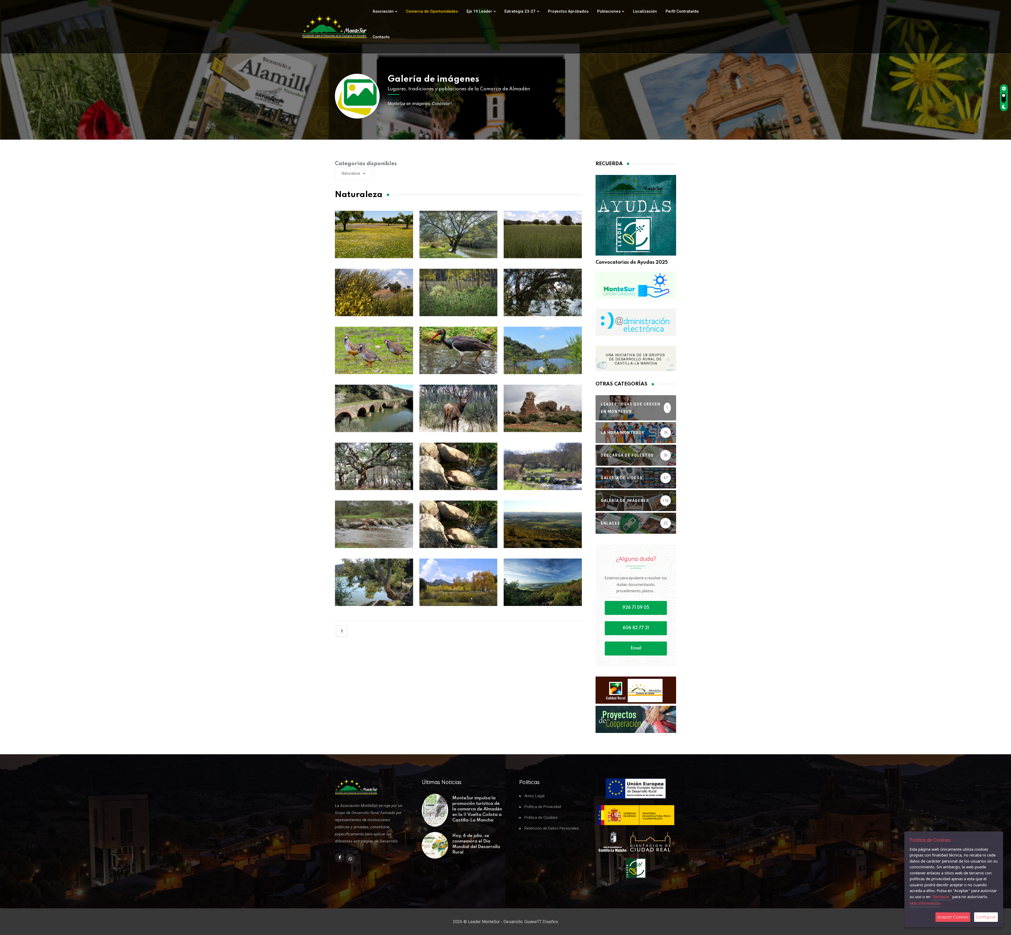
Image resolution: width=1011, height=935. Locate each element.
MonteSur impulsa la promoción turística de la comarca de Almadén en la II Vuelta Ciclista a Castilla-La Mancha (477, 809)
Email (636, 648)
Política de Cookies (541, 818)
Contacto (381, 37)
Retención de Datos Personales (551, 828)
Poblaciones (609, 11)
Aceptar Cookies (952, 916)
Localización (645, 11)
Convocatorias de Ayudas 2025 (632, 262)
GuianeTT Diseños (541, 921)
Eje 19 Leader (479, 11)
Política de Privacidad (542, 807)
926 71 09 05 (635, 608)
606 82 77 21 (636, 628)
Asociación (383, 11)
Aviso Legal (534, 796)
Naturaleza (351, 173)
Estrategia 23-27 (520, 11)
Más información (925, 903)
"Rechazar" (941, 896)
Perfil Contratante (682, 11)
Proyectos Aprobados (568, 11)
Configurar (986, 916)
